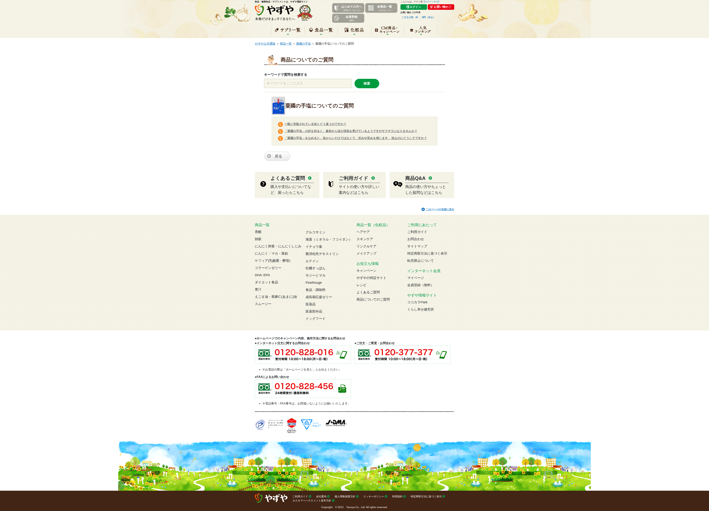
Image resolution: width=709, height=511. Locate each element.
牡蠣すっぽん (316, 268)
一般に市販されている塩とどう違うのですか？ (315, 124)
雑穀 (258, 239)
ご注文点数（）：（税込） (418, 17)
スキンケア (365, 239)
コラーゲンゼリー (268, 268)
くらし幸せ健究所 (420, 309)
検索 (367, 83)
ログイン (415, 6)
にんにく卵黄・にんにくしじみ (278, 246)
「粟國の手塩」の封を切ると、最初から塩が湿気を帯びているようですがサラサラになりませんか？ (350, 131)
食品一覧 (321, 32)
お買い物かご (442, 6)
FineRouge (314, 282)
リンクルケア (366, 246)
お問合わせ (415, 239)
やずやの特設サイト (371, 278)
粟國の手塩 (303, 43)
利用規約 (397, 496)
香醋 (258, 232)
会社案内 (321, 496)
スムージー (263, 304)
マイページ (415, 278)
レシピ (362, 285)
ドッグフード (316, 318)
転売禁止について (420, 261)
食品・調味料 (316, 290)
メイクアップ (366, 253)
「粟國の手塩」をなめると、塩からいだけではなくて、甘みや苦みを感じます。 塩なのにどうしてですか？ (355, 138)
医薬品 (311, 304)
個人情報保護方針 (345, 496)
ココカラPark (417, 302)
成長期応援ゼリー (319, 297)
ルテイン (312, 261)
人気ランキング (420, 32)
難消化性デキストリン (322, 254)
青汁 (258, 289)
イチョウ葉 (314, 246)
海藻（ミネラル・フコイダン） (329, 239)
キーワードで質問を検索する (285, 74)
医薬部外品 (314, 311)
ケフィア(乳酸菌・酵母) (272, 261)
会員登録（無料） (420, 285)
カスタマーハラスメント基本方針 (311, 500)
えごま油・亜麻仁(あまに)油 (276, 297)
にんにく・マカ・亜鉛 (271, 253)
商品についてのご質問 (373, 299)
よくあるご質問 (368, 292)
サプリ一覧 (288, 32)
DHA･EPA (262, 275)
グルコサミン (316, 232)
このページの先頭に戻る (440, 209)
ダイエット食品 (266, 282)
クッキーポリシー (373, 496)
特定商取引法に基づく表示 (427, 253)
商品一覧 (286, 43)
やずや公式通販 (265, 43)
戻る (278, 156)
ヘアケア (363, 232)
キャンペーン (387, 32)
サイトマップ (417, 246)
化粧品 (354, 32)
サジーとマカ (316, 275)
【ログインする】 (431, 1)
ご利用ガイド (417, 232)
